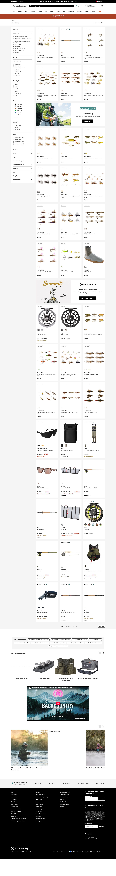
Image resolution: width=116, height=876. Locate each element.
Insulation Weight (18, 161)
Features (15, 150)
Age (14, 157)
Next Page (101, 626)
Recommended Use (18, 164)
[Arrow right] (103, 653)
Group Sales (14, 813)
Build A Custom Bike (16, 809)
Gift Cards (13, 816)
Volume (15, 168)
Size (14, 172)
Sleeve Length (17, 179)
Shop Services (39, 806)
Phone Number (89, 823)
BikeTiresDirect (63, 801)
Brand (15, 57)
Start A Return (14, 804)
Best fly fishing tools (96, 639)
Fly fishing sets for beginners (81, 639)
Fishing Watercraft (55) (20, 48)
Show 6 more (16, 117)
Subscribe (101, 799)
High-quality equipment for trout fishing (58, 646)
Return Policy (14, 801)
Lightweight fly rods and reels (76, 642)
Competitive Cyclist (64, 794)
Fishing (13, 20)
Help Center (14, 794)
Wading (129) (18, 44)
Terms (86, 820)
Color (14, 101)
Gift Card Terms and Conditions (18, 818)
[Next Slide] (91, 1)
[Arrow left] (100, 653)
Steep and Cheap (64, 797)
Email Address (88, 796)
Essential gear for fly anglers (23, 642)
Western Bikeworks (64, 804)
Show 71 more (16, 75)
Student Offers (39, 811)
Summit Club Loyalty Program (43, 797)
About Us (38, 792)
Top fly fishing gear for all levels (41, 642)
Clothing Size (17, 81)
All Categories (39, 821)
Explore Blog (39, 799)
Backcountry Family (65, 792)
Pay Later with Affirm (16, 811)
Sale (14, 134)
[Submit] (30, 5)
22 (79, 626)
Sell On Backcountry (40, 813)
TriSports (62, 806)
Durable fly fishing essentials (58, 642)
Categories (16, 33)
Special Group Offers (40, 818)
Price (14, 153)
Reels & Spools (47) (19, 50)
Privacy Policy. (90, 820)
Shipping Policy (14, 806)
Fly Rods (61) (18, 46)
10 (74, 626)
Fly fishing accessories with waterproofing (39, 639)
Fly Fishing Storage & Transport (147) (22, 42)
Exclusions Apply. (88, 812)
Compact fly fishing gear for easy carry (61, 639)
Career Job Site (39, 804)
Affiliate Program (40, 809)
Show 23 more (16, 95)
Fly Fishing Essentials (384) (21, 36)
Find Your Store (101, 1)
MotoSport (62, 799)
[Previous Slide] (25, 1)
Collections (38, 816)
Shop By (15, 176)
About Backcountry (40, 794)
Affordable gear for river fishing (94, 642)
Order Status (14, 799)
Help (12, 792)
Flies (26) (17, 52)
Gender (15, 122)
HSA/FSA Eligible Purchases (18, 821)
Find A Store (14, 797)
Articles (37, 801)
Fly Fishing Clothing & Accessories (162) (23, 39)
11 (76, 626)
